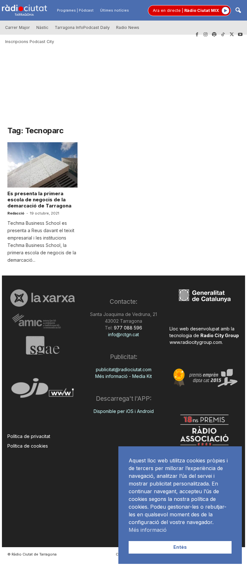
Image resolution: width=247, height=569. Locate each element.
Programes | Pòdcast (75, 10)
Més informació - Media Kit (123, 376)
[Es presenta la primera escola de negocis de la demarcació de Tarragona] (42, 165)
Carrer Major (17, 27)
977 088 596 (127, 327)
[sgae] (42, 345)
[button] (238, 11)
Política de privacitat (28, 436)
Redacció (15, 213)
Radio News (127, 27)
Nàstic (42, 27)
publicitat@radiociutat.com (123, 369)
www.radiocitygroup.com (195, 342)
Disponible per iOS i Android (124, 411)
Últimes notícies (114, 10)
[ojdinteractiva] (42, 390)
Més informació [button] (148, 530)
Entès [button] (180, 547)
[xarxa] (42, 298)
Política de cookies (27, 446)
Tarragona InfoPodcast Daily (82, 27)
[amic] (42, 321)
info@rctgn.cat (123, 334)
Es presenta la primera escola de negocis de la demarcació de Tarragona (39, 199)
